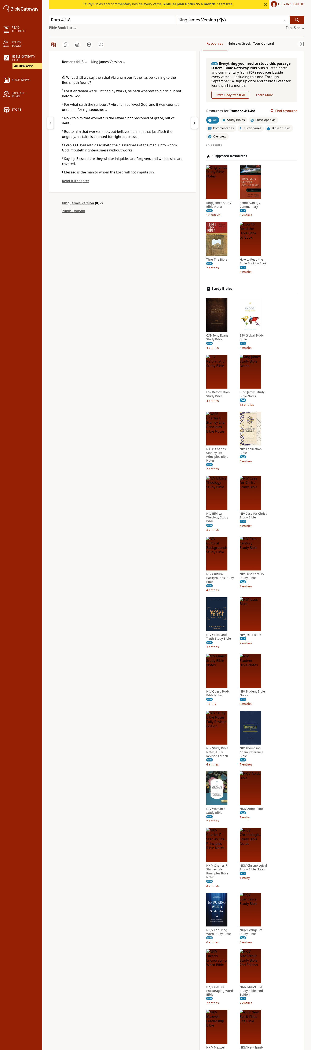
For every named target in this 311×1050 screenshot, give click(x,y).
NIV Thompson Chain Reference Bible (251, 752)
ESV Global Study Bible (252, 337)
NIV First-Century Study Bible (252, 576)
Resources (214, 43)
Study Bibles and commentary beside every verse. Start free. (158, 4)
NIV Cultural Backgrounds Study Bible (220, 578)
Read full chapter (75, 181)
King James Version (78, 203)
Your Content (263, 43)
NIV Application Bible (251, 451)
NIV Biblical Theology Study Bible (217, 517)
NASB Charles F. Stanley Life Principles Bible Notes (217, 455)
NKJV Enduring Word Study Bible (218, 932)
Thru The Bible (216, 259)
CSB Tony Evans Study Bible (217, 337)
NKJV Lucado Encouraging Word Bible (219, 990)
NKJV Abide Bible (252, 809)
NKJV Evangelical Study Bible (251, 932)
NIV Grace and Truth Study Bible (218, 636)
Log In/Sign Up (291, 4)
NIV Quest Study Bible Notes (218, 693)
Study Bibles (222, 288)
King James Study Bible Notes (218, 205)
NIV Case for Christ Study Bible (253, 515)
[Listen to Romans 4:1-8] (101, 44)
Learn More (264, 95)
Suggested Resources (229, 156)
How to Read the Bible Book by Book (253, 261)
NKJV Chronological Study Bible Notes (253, 867)
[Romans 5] (194, 123)
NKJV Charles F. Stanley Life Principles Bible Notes (217, 871)
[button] (286, 4)
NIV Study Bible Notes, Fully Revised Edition (217, 752)
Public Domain (73, 211)
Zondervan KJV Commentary (250, 205)
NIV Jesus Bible (250, 635)
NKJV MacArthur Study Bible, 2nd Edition (251, 990)
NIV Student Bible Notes (252, 693)
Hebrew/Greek (239, 43)
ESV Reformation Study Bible (218, 394)
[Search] (297, 20)
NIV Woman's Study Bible (215, 811)
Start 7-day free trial (230, 95)
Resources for (230, 111)
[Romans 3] (50, 123)
